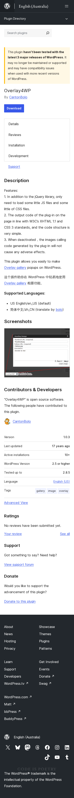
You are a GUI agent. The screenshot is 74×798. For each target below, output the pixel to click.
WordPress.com (18, 697)
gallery (40, 490)
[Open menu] (67, 6)
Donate (46, 676)
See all (65, 534)
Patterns (45, 648)
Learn (8, 662)
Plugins (44, 641)
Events (44, 669)
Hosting (10, 641)
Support (14, 166)
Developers (12, 676)
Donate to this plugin (20, 601)
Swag (45, 683)
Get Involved (49, 662)
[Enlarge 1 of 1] (64, 334)
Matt (10, 704)
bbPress (12, 712)
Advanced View (16, 503)
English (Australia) (27, 737)
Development (18, 156)
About (8, 627)
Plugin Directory (15, 18)
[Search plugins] (48, 33)
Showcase (47, 627)
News (8, 634)
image (52, 490)
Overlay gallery (15, 267)
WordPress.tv (16, 683)
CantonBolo (18, 97)
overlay (63, 490)
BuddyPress (15, 719)
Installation (16, 145)
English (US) (61, 481)
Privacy (9, 648)
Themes (45, 634)
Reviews (14, 135)
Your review (13, 534)
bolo (59, 309)
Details (13, 124)
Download (14, 108)
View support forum (19, 564)
